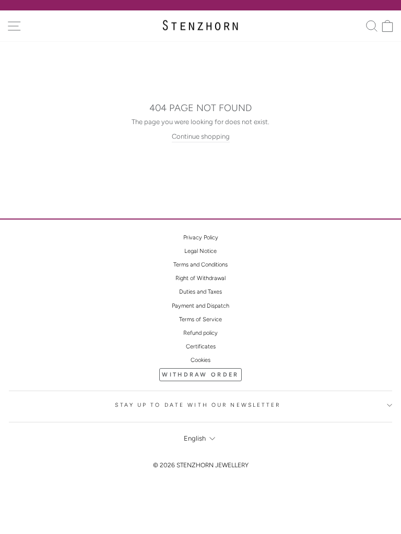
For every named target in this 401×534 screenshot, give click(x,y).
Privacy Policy (200, 237)
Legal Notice (200, 251)
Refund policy (200, 333)
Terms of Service (200, 319)
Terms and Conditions (200, 264)
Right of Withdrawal (200, 278)
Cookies (200, 360)
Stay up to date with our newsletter (197, 405)
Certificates (201, 346)
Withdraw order (200, 374)
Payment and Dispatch (200, 305)
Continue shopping (201, 136)
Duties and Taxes (200, 291)
